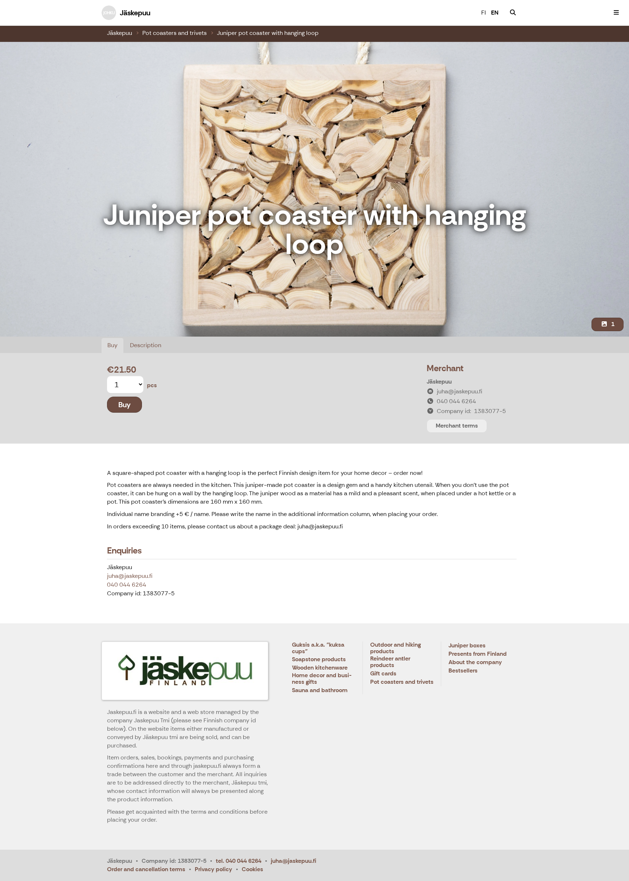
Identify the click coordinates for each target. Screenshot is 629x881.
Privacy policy (213, 869)
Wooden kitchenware (320, 667)
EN (494, 12)
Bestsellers (463, 670)
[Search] (513, 12)
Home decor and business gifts (322, 679)
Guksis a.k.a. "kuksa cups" (318, 648)
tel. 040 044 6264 (238, 861)
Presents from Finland (477, 654)
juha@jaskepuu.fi (130, 576)
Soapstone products (319, 659)
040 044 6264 (126, 584)
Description (145, 345)
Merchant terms (457, 425)
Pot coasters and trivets (174, 33)
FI (483, 12)
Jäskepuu (119, 33)
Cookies (252, 869)
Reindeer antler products (390, 662)
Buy (112, 345)
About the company (475, 662)
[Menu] (616, 12)
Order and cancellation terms (146, 869)
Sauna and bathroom (320, 690)
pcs (152, 385)
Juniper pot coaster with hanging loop (268, 33)
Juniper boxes (467, 645)
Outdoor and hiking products (395, 648)
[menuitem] (513, 12)
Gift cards (383, 673)
